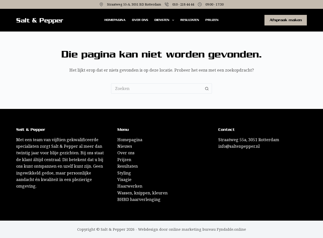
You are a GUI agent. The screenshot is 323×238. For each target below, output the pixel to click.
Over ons (140, 20)
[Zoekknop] (207, 88)
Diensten (161, 20)
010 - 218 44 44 (183, 4)
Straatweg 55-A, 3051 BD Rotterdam (134, 4)
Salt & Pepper (39, 20)
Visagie (124, 179)
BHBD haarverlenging (138, 199)
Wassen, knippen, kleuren (142, 193)
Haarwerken (129, 186)
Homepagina (115, 20)
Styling (124, 173)
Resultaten (189, 20)
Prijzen (212, 20)
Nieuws (124, 146)
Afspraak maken (286, 20)
